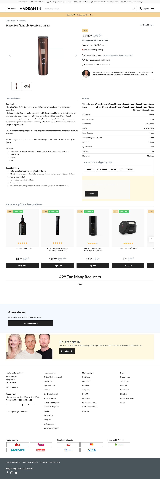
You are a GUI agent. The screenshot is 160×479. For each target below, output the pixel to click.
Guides (122, 402)
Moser (113, 169)
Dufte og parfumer (127, 398)
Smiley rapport (49, 424)
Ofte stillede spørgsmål (53, 377)
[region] (42, 59)
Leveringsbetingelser (52, 402)
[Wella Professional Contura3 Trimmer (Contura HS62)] (57, 225)
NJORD (85, 394)
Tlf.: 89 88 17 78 (12, 387)
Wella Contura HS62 (90, 407)
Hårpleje (123, 394)
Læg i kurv (22, 266)
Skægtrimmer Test (89, 402)
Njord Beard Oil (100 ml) (22, 248)
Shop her (90, 194)
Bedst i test (124, 390)
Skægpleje (124, 381)
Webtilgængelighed (51, 428)
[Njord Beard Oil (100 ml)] (22, 225)
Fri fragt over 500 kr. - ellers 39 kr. (95, 40)
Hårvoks (85, 411)
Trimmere (89, 169)
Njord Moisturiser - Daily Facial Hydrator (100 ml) (92, 249)
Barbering (86, 381)
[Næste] (76, 55)
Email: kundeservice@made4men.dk (20, 405)
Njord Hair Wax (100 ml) (128, 248)
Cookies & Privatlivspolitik (50, 462)
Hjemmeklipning (126, 169)
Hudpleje (123, 385)
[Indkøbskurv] (152, 8)
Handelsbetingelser (51, 407)
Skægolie (85, 390)
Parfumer (85, 385)
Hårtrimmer (102, 169)
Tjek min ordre (49, 385)
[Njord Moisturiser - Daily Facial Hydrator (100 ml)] (92, 225)
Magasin (47, 420)
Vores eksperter (50, 398)
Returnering (48, 415)
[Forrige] (10, 55)
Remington (86, 398)
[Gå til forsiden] (30, 8)
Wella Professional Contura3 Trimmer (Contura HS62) (57, 249)
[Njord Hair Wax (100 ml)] (128, 225)
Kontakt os (66, 351)
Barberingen (125, 377)
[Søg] (133, 8)
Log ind (47, 390)
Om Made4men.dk (51, 394)
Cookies (47, 411)
